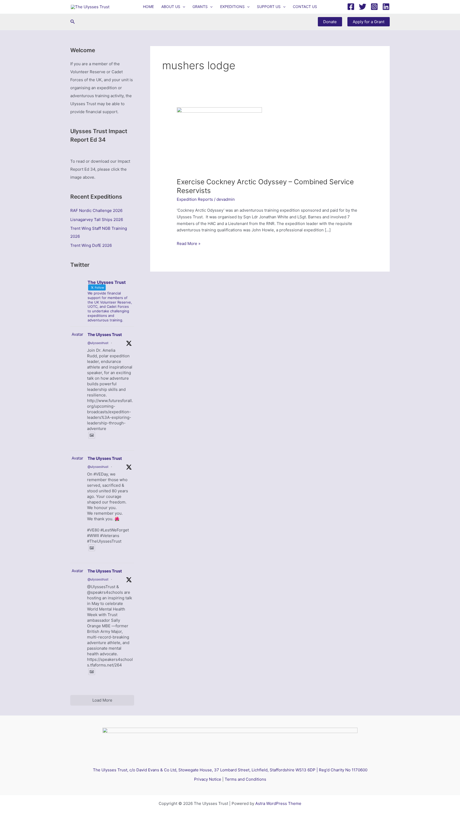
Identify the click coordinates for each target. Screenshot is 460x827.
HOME (148, 6)
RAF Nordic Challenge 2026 (96, 210)
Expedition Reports (195, 199)
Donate (330, 21)
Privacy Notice (207, 779)
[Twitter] (362, 6)
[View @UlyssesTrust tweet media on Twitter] (91, 435)
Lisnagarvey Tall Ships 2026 (96, 219)
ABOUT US (170, 6)
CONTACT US (305, 6)
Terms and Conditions (245, 779)
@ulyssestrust (98, 343)
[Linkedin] (386, 6)
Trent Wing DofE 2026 (91, 245)
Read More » (188, 244)
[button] (182, 6)
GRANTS (200, 6)
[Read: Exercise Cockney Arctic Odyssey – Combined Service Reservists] (219, 138)
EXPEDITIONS (232, 6)
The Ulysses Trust (105, 334)
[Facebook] (351, 6)
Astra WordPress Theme (278, 803)
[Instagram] (374, 6)
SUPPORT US (269, 6)
